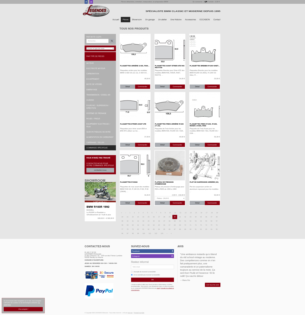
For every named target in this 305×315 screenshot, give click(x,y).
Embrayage (91, 89)
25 (148, 217)
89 (185, 229)
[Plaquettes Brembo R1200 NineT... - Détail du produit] (205, 49)
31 (180, 217)
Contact (216, 19)
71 (190, 225)
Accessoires (190, 19)
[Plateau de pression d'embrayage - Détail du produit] (170, 165)
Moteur (90, 63)
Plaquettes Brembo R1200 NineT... (205, 66)
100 (143, 233)
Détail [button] (127, 87)
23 (138, 217)
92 (201, 229)
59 (127, 225)
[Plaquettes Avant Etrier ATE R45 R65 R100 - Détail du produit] (170, 49)
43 (143, 221)
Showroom (137, 19)
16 (201, 213)
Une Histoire (175, 19)
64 (154, 225)
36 (206, 217)
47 (164, 221)
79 (133, 229)
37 (211, 217)
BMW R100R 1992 (97, 207)
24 (143, 217)
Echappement (92, 79)
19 (217, 213)
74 (206, 225)
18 (212, 213)
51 (185, 221)
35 (201, 217)
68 (175, 225)
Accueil (115, 19)
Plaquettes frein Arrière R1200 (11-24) (169, 125)
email (158, 288)
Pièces (125, 19)
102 (156, 233)
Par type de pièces (95, 56)
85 (164, 229)
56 (211, 221)
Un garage (150, 19)
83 (154, 229)
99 (138, 233)
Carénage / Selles (95, 142)
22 (133, 217)
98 (133, 233)
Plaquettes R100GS (128, 182)
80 (138, 229)
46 (159, 221)
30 (175, 217)
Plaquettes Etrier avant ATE (133, 124)
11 (175, 213)
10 (170, 213)
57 (217, 221)
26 (154, 217)
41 (133, 221)
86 (169, 229)
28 (164, 217)
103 (162, 233)
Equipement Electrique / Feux (98, 125)
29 (169, 217)
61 (138, 225)
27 (159, 217)
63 (148, 225)
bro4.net (130, 312)
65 (159, 225)
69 (180, 225)
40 (127, 221)
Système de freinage (96, 113)
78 (127, 229)
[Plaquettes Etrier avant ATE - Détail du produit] (135, 107)
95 (217, 229)
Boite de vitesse (94, 84)
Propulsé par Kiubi (139, 312)
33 (190, 217)
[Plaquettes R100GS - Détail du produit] (135, 165)
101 (150, 233)
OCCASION (204, 19)
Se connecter (198, 2)
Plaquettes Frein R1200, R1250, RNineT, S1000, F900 (203, 125)
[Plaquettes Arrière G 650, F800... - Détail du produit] (135, 49)
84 (159, 229)
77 (122, 229)
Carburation (92, 73)
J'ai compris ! (23, 309)
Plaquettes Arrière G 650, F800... (134, 66)
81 (143, 229)
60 (133, 225)
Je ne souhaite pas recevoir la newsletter (146, 275)
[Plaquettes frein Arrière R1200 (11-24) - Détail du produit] (170, 107)
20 (122, 217)
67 (169, 225)
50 (180, 221)
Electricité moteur (95, 68)
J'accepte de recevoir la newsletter (144, 272)
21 (127, 217)
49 (175, 221)
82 (148, 229)
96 (122, 233)
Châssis (90, 100)
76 (217, 225)
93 (206, 229)
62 (143, 225)
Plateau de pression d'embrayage (164, 183)
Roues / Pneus (93, 119)
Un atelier (162, 19)
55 (206, 221)
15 (196, 213)
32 (185, 217)
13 (185, 213)
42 (138, 221)
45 (154, 221)
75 (211, 225)
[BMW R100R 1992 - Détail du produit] (100, 192)
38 (217, 217)
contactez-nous (100, 170)
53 (196, 221)
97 (127, 233)
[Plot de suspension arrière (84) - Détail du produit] (205, 165)
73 (201, 225)
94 (211, 229)
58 (122, 225)
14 (191, 213)
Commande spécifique (97, 148)
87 (175, 229)
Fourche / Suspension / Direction (97, 106)
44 (148, 221)
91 (196, 229)
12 (180, 213)
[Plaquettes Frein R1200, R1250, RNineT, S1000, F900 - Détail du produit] (205, 107)
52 (190, 221)
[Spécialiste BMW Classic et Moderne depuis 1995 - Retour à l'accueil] (96, 11)
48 (169, 221)
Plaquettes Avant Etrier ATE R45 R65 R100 (169, 67)
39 (122, 221)
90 (190, 229)
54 (201, 221)
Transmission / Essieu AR (98, 95)
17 (206, 213)
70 (185, 225)
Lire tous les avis (212, 285)
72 (196, 225)
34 (196, 217)
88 (180, 229)
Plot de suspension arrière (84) (204, 182)
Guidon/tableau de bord (98, 132)
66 (164, 225)
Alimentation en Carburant (99, 137)
